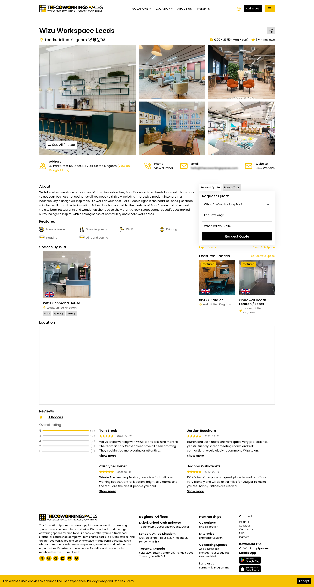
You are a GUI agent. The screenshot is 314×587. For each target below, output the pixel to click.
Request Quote (210, 187)
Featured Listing (209, 556)
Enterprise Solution (211, 538)
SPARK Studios (211, 300)
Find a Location (208, 527)
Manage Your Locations (214, 552)
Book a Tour (231, 187)
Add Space (252, 8)
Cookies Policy (124, 581)
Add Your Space (209, 549)
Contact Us (246, 529)
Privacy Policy (97, 581)
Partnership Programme (214, 567)
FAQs (242, 533)
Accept (304, 581)
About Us (184, 9)
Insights (203, 9)
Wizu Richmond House (61, 303)
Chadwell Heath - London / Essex (254, 302)
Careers (244, 537)
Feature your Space (262, 256)
